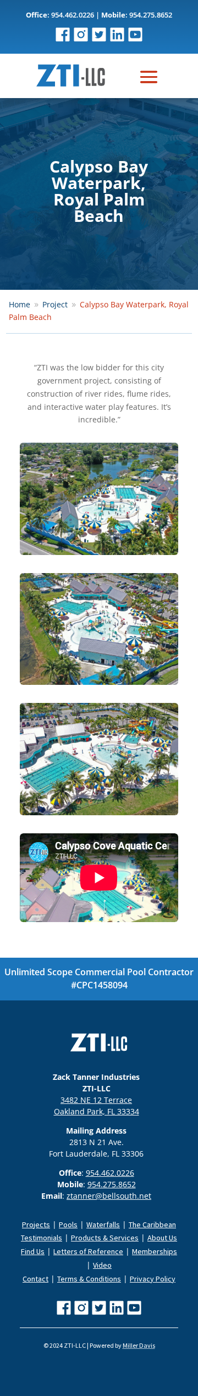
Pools (68, 1224)
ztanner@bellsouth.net (109, 1196)
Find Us (33, 1251)
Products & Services (105, 1238)
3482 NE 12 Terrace (96, 1100)
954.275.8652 (111, 1184)
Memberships (154, 1251)
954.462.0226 (110, 1173)
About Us (162, 1238)
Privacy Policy (152, 1279)
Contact (35, 1279)
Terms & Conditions (89, 1279)
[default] (99, 555)
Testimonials (41, 1238)
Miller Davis (139, 1345)
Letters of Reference (88, 1251)
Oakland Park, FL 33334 (96, 1111)
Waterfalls (103, 1224)
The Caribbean (152, 1224)
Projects (36, 1224)
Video (102, 1265)
